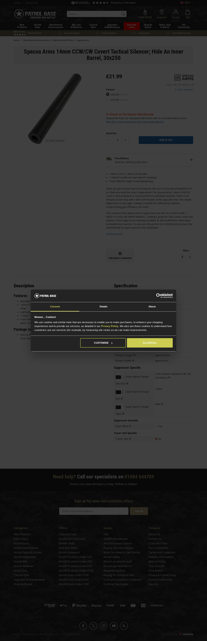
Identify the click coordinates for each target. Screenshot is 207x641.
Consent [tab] (55, 306)
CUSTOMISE (101, 342)
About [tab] (152, 306)
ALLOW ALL (150, 342)
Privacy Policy (109, 326)
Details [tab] (104, 306)
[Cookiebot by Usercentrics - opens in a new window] (158, 295)
